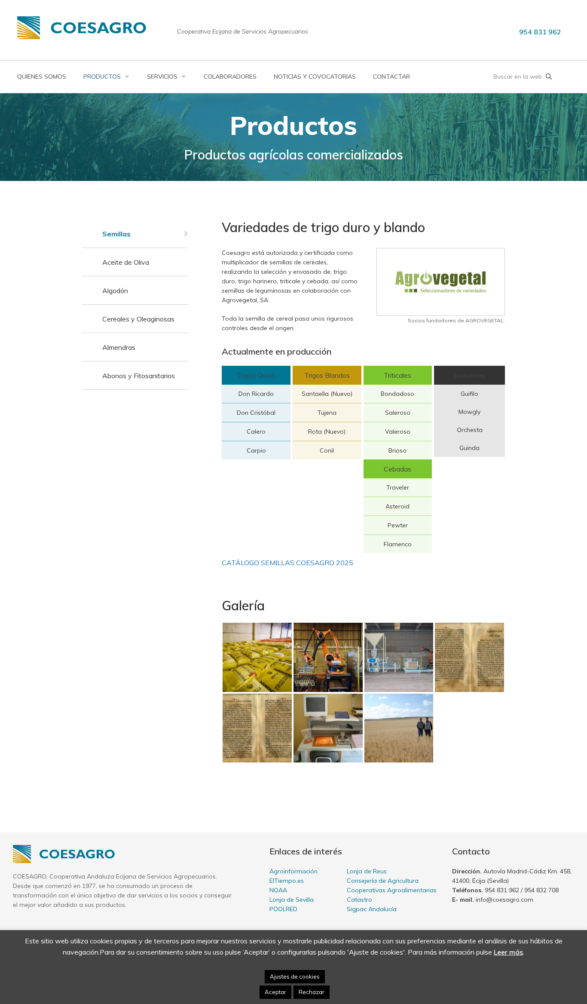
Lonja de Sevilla (291, 899)
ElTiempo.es (286, 881)
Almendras (118, 347)
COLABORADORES (230, 76)
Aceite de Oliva (125, 262)
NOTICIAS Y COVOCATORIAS (315, 76)
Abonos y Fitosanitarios (138, 375)
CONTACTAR (391, 76)
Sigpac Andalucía (372, 909)
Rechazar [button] (311, 992)
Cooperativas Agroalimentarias (392, 890)
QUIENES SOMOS (41, 76)
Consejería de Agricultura (383, 881)
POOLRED (283, 909)
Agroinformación (293, 871)
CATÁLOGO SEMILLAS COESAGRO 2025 (287, 562)
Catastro (359, 899)
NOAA (278, 890)
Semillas (116, 234)
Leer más (508, 952)
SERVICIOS (162, 76)
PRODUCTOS (102, 76)
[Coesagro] (81, 27)
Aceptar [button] (275, 992)
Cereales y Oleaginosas (138, 319)
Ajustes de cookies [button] (295, 976)
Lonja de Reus (367, 871)
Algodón (115, 290)
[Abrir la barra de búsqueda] (548, 77)
